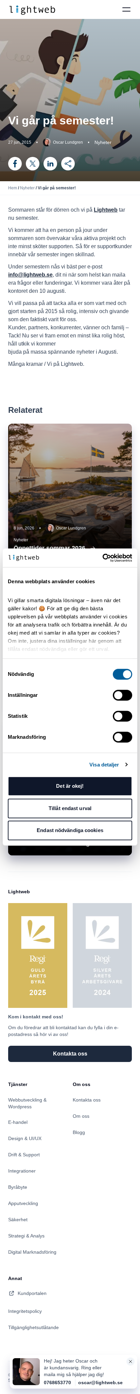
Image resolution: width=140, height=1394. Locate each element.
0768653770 (57, 1382)
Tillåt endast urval (70, 808)
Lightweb (106, 210)
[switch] (122, 695)
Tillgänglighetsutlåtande (33, 1327)
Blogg (79, 1132)
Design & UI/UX (24, 1138)
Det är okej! (70, 786)
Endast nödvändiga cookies (70, 830)
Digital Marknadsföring (32, 1252)
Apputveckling (23, 1203)
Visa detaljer (104, 764)
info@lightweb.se (30, 275)
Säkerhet (18, 1219)
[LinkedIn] (50, 163)
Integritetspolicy (25, 1311)
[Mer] (68, 163)
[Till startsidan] (32, 9)
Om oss (81, 1116)
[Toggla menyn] (126, 9)
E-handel (18, 1122)
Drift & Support (24, 1154)
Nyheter (27, 188)
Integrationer (22, 1171)
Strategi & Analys (26, 1235)
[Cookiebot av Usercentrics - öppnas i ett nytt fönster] (102, 557)
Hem (12, 188)
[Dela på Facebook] (15, 163)
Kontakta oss (87, 1100)
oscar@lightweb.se (100, 1382)
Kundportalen (32, 1293)
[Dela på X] (32, 163)
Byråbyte (17, 1187)
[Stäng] (130, 1361)
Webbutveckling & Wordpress (27, 1103)
